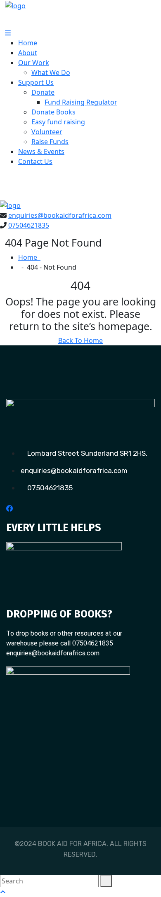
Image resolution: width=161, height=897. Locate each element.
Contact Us (35, 161)
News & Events (41, 151)
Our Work (33, 62)
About (27, 52)
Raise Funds (50, 141)
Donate (42, 92)
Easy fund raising (58, 121)
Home (27, 42)
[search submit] (106, 881)
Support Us (36, 82)
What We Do (50, 72)
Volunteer (46, 131)
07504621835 (28, 225)
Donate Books (53, 111)
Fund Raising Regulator (81, 102)
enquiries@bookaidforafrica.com (59, 215)
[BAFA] (15, 4)
